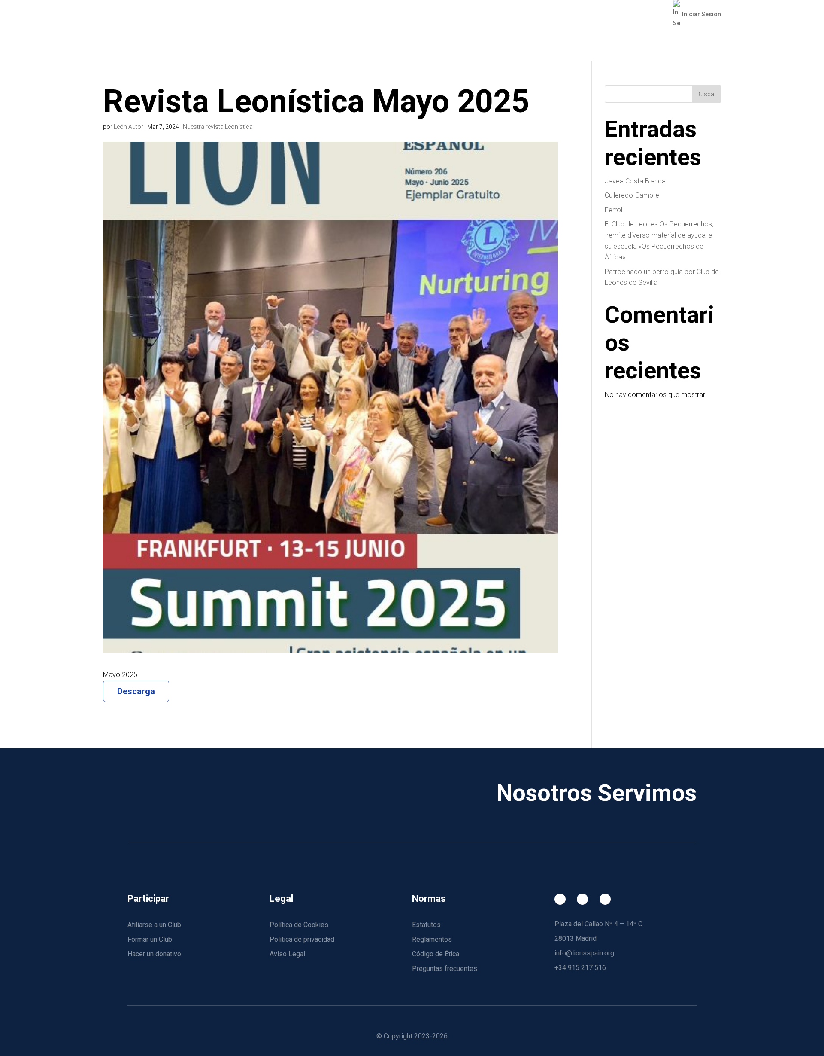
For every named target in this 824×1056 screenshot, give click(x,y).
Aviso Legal (287, 954)
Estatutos (426, 925)
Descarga (136, 691)
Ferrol (613, 210)
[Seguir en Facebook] (560, 899)
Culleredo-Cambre (632, 195)
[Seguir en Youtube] (605, 899)
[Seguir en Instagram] (582, 899)
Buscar (706, 94)
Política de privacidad (302, 939)
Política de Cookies (299, 925)
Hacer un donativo (154, 954)
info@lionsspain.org (584, 953)
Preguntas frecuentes (444, 968)
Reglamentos (432, 939)
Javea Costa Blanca (635, 181)
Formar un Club (149, 939)
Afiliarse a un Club (154, 925)
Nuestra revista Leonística (218, 126)
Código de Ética (435, 954)
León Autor (128, 126)
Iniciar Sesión (701, 14)
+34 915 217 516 (580, 968)
